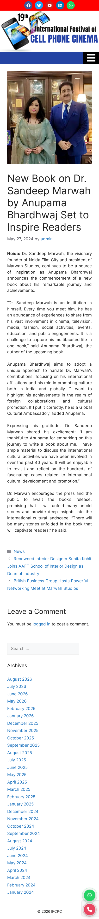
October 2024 (20, 826)
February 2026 (21, 708)
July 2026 (16, 686)
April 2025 (17, 782)
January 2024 (20, 892)
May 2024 (17, 862)
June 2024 (17, 855)
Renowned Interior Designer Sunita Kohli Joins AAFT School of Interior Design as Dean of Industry (49, 566)
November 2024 (23, 818)
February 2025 (21, 796)
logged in (41, 624)
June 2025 (17, 767)
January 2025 (20, 804)
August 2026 (19, 679)
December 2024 (22, 811)
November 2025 (22, 730)
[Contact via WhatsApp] (89, 894)
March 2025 (18, 789)
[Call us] (89, 909)
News (19, 551)
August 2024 (19, 841)
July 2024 (16, 848)
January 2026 (20, 715)
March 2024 (19, 877)
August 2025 (19, 752)
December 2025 (22, 723)
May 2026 (17, 701)
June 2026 (17, 693)
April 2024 (17, 870)
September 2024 (23, 833)
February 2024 (21, 885)
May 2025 (16, 774)
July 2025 (16, 760)
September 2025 (23, 745)
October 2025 (20, 738)
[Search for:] (43, 649)
